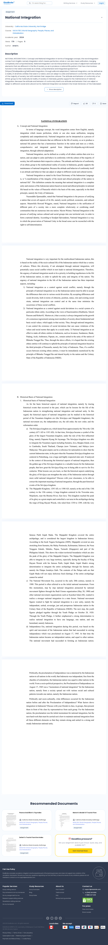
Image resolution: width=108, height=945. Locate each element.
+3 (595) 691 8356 (90, 892)
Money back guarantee (63, 898)
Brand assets (86, 912)
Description (11, 53)
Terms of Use (17, 933)
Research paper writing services (13, 898)
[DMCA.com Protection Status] (93, 900)
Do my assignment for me (11, 895)
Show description (55, 89)
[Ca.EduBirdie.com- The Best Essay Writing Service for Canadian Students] (51, 928)
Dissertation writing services (11, 901)
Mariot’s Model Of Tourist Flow (85, 813)
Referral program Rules (23, 936)
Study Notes (33, 895)
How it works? (60, 889)
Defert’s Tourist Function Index (31, 837)
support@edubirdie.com (27, 877)
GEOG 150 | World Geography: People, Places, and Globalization (33, 31)
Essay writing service (9, 889)
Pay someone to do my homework (14, 892)
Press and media (87, 909)
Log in (101, 3)
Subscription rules (8, 936)
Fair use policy (28, 933)
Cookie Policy (26, 939)
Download (9, 103)
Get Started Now (80, 851)
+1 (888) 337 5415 (90, 895)
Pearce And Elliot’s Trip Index (30, 813)
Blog (30, 892)
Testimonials (60, 892)
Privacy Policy (7, 933)
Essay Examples (34, 889)
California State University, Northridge (30, 26)
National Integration (23, 17)
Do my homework (8, 904)
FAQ (57, 895)
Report (76, 104)
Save (104, 104)
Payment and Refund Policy (11, 939)
